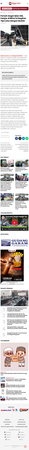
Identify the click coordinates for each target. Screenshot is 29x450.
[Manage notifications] (25, 446)
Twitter (22, 432)
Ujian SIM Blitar (5, 132)
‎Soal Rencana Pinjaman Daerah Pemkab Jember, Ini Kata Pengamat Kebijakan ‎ (17, 309)
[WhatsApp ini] (26, 138)
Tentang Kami (21, 422)
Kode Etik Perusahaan (7, 426)
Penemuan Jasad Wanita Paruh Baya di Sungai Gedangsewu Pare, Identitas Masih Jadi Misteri (6, 147)
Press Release (7, 422)
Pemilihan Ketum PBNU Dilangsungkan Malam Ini (21, 169)
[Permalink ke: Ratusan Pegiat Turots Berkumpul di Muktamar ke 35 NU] (7, 163)
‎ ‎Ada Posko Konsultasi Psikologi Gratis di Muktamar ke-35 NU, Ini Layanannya (7, 204)
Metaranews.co (6, 56)
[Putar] (2, 229)
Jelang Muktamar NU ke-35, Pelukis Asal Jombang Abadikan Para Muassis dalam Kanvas (17, 315)
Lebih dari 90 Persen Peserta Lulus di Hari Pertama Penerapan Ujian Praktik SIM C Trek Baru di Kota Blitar (14, 77)
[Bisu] (24, 229)
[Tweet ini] (19, 138)
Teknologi (8, 377)
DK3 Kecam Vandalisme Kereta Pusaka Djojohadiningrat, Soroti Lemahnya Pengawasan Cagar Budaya (17, 322)
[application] (14, 223)
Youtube (22, 437)
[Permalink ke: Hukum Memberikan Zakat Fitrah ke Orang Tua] (14, 357)
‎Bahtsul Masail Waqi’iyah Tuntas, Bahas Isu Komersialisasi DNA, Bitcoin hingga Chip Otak (21, 205)
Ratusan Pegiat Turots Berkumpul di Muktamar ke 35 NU (7, 169)
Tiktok (8, 439)
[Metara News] (14, 3)
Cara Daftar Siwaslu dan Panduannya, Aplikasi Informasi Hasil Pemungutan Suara (16, 392)
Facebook (8, 432)
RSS (22, 439)
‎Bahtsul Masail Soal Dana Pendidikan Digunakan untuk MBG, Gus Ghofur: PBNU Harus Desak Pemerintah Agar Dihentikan (6, 186)
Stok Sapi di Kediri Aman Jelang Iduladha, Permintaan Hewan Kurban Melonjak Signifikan (21, 147)
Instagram (22, 434)
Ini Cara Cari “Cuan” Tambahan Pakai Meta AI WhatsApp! (16, 380)
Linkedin (8, 437)
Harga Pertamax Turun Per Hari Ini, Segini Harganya (17, 333)
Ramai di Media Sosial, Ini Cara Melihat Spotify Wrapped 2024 (15, 386)
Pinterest (8, 434)
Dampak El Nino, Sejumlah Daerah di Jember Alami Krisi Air (17, 327)
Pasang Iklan (21, 424)
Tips (5, 372)
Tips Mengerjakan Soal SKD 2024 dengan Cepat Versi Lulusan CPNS (16, 398)
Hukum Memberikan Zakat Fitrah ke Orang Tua (14, 374)
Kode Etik (21, 419)
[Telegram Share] (23, 138)
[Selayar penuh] (26, 229)
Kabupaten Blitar (17, 56)
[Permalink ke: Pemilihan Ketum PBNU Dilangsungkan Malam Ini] (22, 163)
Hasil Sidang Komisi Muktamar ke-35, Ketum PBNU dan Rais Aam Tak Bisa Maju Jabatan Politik (21, 185)
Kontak (7, 424)
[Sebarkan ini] (16, 138)
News (2, 372)
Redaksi (7, 419)
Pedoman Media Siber (21, 426)
